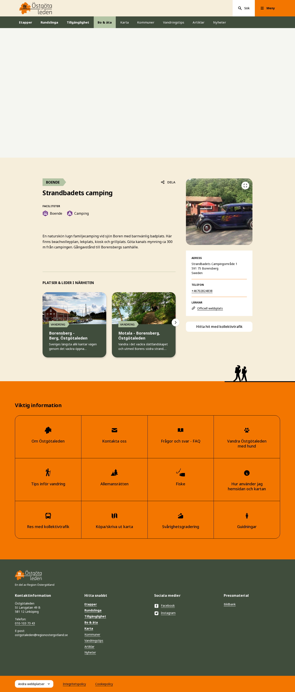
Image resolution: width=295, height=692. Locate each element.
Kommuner (145, 22)
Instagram (168, 613)
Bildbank (230, 604)
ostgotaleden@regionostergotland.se (41, 635)
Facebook (168, 605)
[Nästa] (175, 322)
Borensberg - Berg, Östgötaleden (68, 336)
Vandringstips (173, 22)
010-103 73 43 (25, 623)
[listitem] (219, 211)
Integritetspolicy (74, 684)
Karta (124, 22)
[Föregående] (245, 185)
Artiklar (199, 22)
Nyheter (219, 22)
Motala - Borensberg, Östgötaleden (139, 336)
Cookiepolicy (104, 684)
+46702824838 (202, 291)
